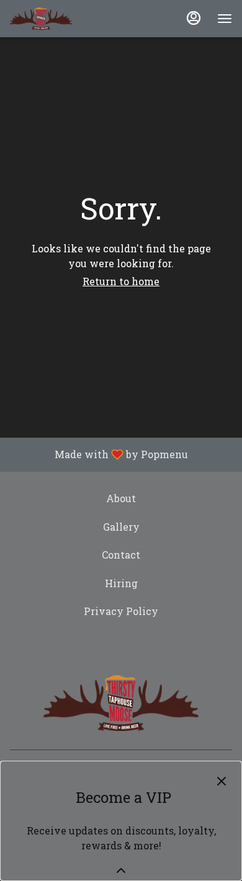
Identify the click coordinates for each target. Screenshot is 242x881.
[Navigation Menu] (224, 18)
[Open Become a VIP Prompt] (121, 870)
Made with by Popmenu (98, 454)
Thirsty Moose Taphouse (121, 703)
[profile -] (193, 18)
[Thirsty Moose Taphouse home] (41, 18)
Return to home (121, 281)
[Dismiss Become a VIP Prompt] (221, 781)
